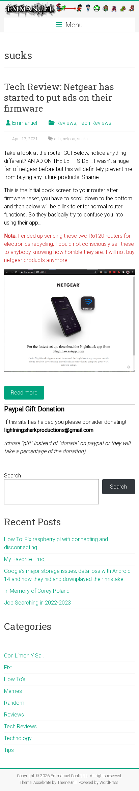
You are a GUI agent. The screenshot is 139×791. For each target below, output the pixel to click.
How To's (14, 679)
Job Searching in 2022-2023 (37, 602)
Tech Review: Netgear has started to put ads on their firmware (59, 97)
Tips (9, 750)
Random (14, 703)
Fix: (8, 667)
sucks (82, 139)
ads (57, 139)
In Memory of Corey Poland (37, 591)
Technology (18, 738)
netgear (69, 139)
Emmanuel (24, 123)
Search (12, 475)
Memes (13, 691)
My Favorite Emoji (25, 559)
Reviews (66, 123)
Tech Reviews (95, 123)
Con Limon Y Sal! (24, 655)
